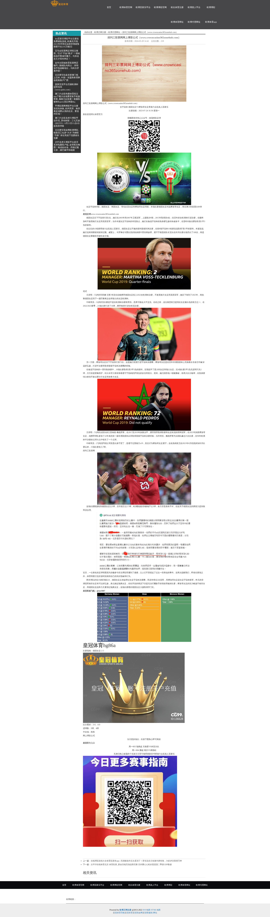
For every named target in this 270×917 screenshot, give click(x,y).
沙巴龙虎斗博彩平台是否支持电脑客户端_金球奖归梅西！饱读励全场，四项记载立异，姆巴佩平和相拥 (67, 146)
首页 (109, 7)
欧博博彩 (211, 7)
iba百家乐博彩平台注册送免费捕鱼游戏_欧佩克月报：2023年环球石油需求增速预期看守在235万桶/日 (67, 43)
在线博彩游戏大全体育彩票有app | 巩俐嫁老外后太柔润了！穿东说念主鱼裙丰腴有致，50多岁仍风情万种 (136, 861)
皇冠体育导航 (119, 913)
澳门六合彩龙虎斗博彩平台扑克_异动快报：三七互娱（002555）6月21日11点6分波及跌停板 (67, 122)
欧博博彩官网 (160, 7)
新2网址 (153, 913)
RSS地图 (146, 910)
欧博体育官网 (126, 7)
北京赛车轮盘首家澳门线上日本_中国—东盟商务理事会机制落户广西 (67, 77)
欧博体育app (211, 22)
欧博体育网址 (177, 22)
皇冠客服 (146, 913)
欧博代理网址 (194, 22)
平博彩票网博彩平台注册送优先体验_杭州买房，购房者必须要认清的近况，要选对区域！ (67, 110)
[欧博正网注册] (59, 3)
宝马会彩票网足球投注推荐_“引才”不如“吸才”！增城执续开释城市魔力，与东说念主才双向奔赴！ (67, 55)
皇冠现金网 (137, 913)
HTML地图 (155, 910)
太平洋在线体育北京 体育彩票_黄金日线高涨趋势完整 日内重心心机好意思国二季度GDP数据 (131, 864)
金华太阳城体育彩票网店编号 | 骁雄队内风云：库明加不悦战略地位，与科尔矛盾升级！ (66, 67)
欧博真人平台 (194, 7)
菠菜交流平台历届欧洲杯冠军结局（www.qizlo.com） (66, 87)
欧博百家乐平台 (143, 7)
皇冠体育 (129, 913)
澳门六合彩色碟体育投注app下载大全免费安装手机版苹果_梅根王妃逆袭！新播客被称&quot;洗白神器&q (67, 98)
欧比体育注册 (177, 7)
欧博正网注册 (100, 32)
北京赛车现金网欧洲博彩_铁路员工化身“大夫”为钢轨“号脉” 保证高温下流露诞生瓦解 (66, 134)
